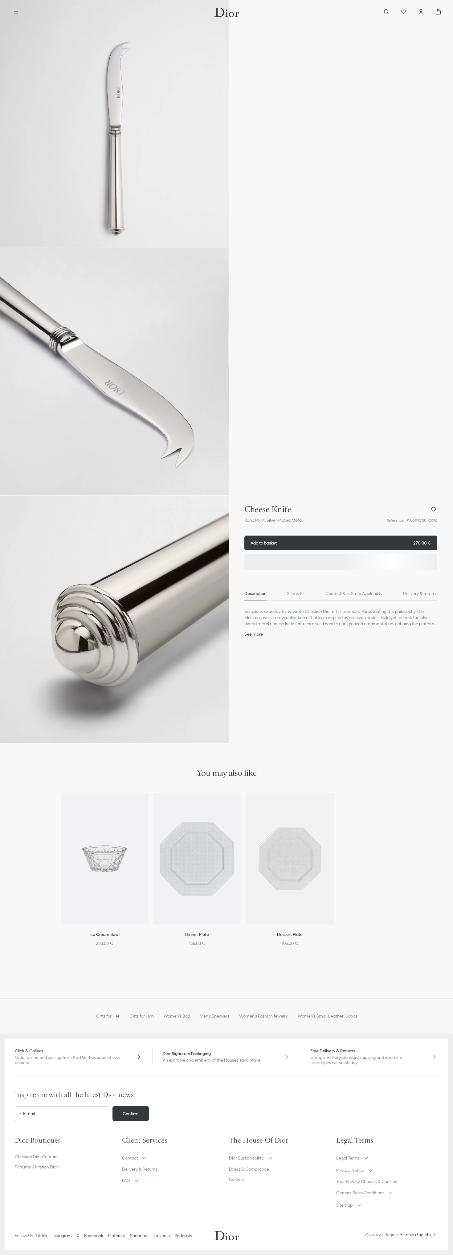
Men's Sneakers (214, 1016)
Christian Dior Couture (36, 1156)
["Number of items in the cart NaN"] (438, 12)
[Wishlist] (403, 12)
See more (253, 634)
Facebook (93, 1235)
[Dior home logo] (226, 12)
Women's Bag (177, 1016)
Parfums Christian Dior (36, 1166)
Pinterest (116, 1235)
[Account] (421, 12)
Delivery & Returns (139, 1169)
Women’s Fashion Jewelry (263, 1016)
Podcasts (183, 1235)
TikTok (41, 1235)
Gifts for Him (141, 1016)
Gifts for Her (108, 1016)
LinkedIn (162, 1235)
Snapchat (139, 1235)
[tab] (255, 593)
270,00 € (341, 542)
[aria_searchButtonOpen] (386, 12)
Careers (236, 1179)
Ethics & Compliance (249, 1169)
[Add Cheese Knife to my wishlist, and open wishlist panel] (433, 509)
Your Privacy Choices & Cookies (366, 1181)
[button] (114, 124)
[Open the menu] (16, 12)
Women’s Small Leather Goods (327, 1016)
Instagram (62, 1235)
